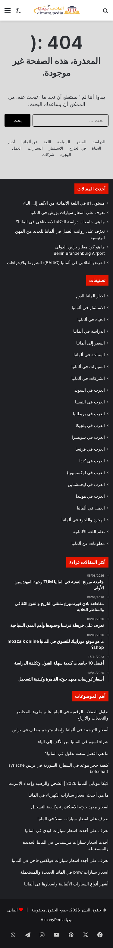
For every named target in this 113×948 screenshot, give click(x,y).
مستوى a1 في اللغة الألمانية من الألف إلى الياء (64, 203)
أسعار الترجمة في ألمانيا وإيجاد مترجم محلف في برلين (60, 729)
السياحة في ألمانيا (89, 354)
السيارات (35, 148)
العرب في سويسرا (88, 437)
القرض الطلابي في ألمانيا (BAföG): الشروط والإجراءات (56, 262)
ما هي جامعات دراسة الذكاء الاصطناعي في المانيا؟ (60, 221)
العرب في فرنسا (90, 449)
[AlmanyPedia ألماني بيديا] (57, 10)
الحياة (96, 148)
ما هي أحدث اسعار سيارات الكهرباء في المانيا (68, 795)
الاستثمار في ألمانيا (88, 307)
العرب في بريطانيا (89, 413)
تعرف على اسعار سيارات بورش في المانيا (67, 212)
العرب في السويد (89, 390)
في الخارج (77, 148)
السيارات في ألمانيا (88, 366)
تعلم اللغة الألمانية (89, 531)
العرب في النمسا (90, 402)
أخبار (11, 141)
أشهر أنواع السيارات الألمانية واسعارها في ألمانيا (66, 884)
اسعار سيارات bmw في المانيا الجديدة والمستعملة (64, 872)
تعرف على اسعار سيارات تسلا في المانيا (72, 818)
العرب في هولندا (90, 496)
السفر (81, 141)
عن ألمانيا (29, 141)
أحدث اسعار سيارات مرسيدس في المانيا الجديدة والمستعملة (65, 845)
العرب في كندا (92, 460)
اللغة (47, 141)
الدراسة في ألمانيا (89, 331)
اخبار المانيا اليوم (90, 295)
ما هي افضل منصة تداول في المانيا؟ (76, 753)
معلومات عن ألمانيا (88, 543)
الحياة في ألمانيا (91, 319)
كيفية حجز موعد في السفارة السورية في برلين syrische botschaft (58, 768)
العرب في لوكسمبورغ (86, 472)
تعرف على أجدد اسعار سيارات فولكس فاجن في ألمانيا (60, 860)
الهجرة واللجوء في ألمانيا (83, 519)
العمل (17, 148)
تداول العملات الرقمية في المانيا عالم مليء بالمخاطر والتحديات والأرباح (62, 714)
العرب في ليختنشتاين (86, 484)
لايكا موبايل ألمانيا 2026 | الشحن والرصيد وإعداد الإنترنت (58, 783)
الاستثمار (56, 148)
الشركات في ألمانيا (88, 378)
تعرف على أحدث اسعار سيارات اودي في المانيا (66, 830)
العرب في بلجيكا (90, 425)
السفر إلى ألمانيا (90, 343)
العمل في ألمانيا (91, 508)
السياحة (63, 141)
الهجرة (65, 154)
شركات (48, 154)
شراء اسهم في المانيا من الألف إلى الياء (73, 741)
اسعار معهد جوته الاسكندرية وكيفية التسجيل (69, 806)
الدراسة (99, 141)
